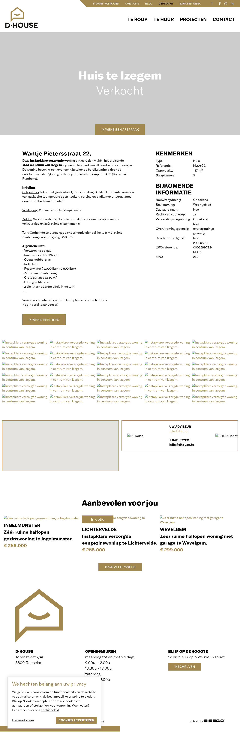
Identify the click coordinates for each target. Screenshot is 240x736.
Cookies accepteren (76, 720)
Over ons (132, 3)
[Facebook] (219, 3)
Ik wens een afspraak (120, 129)
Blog (149, 3)
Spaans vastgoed (106, 3)
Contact (224, 19)
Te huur (164, 19)
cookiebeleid (50, 710)
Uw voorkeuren (23, 720)
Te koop (138, 19)
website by (197, 721)
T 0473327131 (179, 440)
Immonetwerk (190, 3)
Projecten (193, 19)
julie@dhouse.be (182, 444)
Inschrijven (184, 666)
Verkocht (166, 3)
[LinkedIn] (232, 3)
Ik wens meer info (43, 320)
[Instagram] (226, 3)
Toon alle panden (120, 567)
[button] (60, 443)
